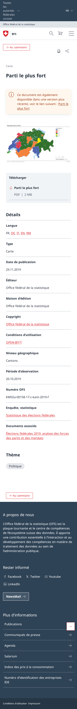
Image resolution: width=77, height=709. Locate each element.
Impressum (34, 703)
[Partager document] (67, 51)
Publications (13, 624)
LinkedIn (14, 584)
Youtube (55, 577)
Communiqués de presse (22, 635)
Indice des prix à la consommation (29, 667)
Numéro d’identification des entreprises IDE (32, 680)
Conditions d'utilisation (15, 703)
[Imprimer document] (59, 51)
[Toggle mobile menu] (71, 33)
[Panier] (60, 33)
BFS (14, 34)
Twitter (35, 577)
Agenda (9, 645)
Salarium (10, 656)
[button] (71, 626)
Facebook (14, 577)
